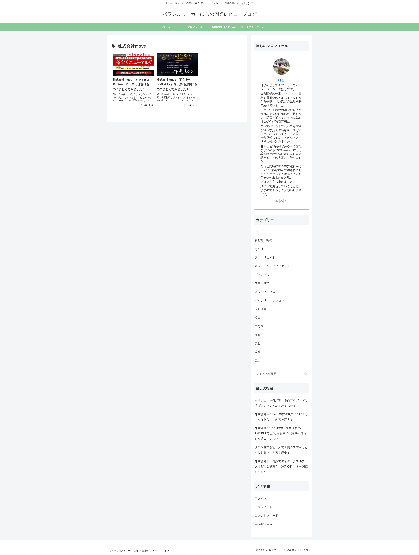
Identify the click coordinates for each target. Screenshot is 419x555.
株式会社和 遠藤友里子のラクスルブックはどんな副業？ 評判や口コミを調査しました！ (281, 466)
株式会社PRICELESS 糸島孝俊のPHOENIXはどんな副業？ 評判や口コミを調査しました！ (280, 433)
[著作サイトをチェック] (277, 201)
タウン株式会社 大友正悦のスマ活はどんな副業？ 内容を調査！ (281, 450)
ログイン (260, 498)
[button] (306, 374)
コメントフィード (266, 515)
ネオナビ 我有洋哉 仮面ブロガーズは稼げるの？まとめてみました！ (281, 403)
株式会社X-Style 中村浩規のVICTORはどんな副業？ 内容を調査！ (281, 417)
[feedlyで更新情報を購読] (281, 201)
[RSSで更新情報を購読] (286, 201)
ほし (281, 80)
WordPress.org (264, 524)
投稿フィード (263, 507)
